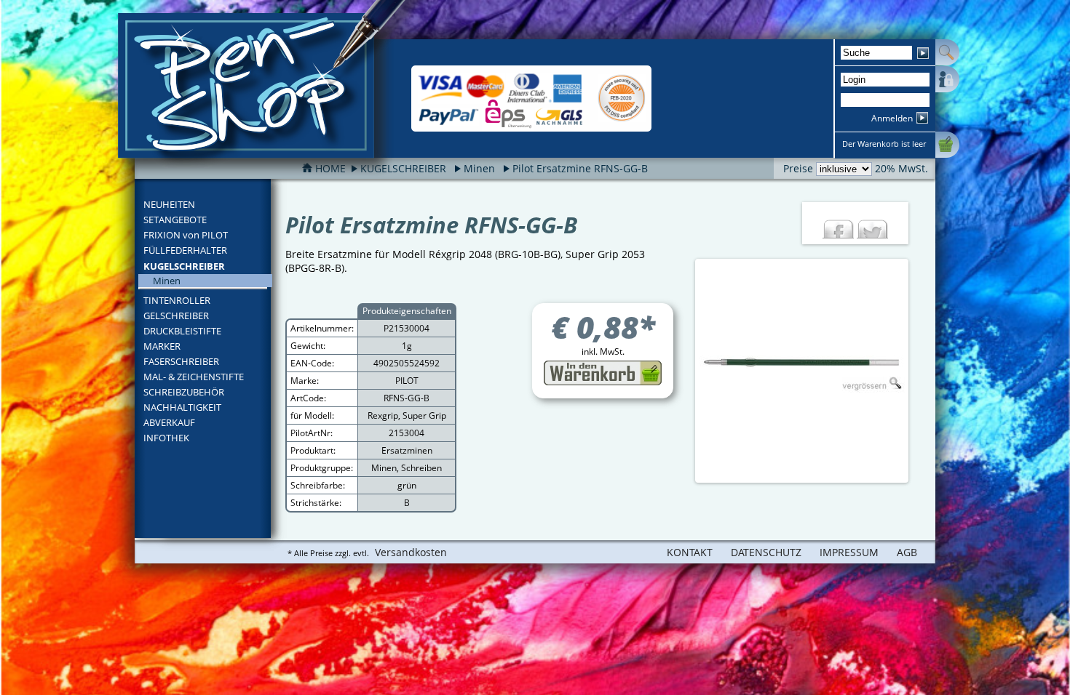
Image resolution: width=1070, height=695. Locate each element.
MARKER (162, 346)
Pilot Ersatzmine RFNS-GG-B (580, 168)
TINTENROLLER (176, 300)
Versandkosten (411, 552)
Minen (479, 168)
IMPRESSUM (849, 552)
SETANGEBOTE (175, 219)
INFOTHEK (166, 437)
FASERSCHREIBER (181, 361)
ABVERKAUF (169, 422)
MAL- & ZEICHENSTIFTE (193, 376)
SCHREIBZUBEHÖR (183, 391)
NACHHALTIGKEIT (182, 407)
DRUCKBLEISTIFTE (182, 330)
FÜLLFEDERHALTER (185, 250)
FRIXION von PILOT (185, 234)
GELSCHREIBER (176, 315)
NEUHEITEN (169, 204)
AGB (907, 552)
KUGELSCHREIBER (184, 266)
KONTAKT (690, 552)
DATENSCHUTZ (766, 552)
